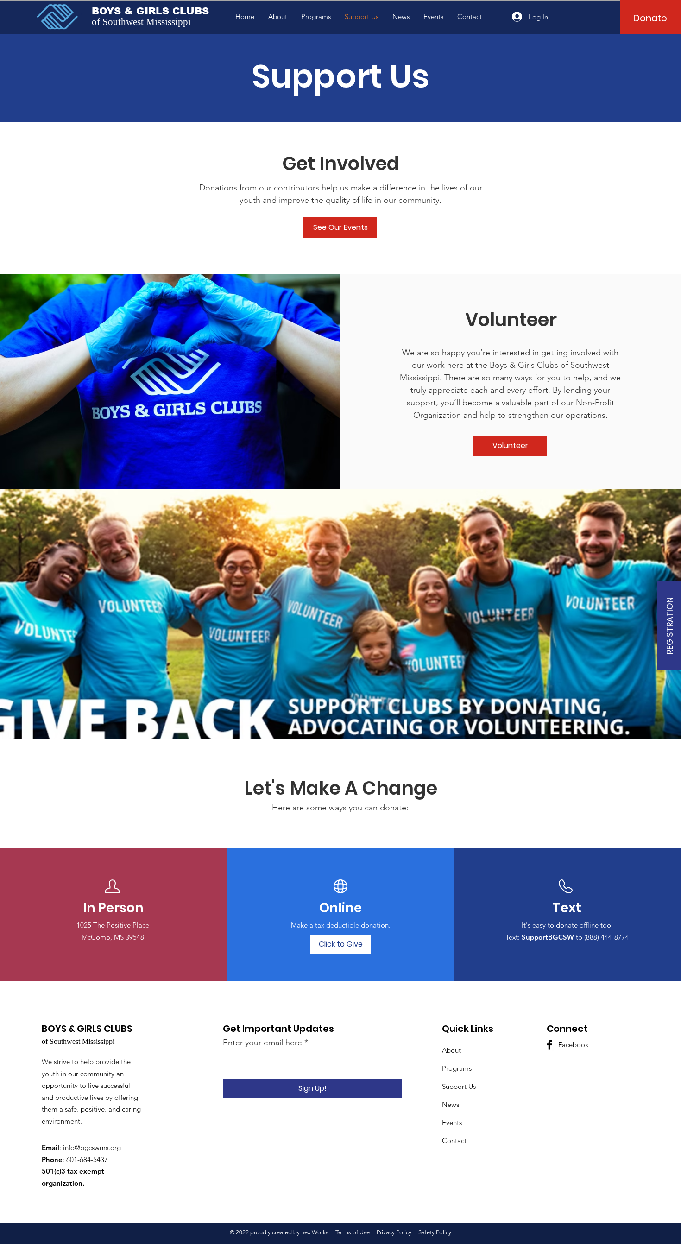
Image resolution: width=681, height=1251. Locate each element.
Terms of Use (352, 1232)
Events (452, 1122)
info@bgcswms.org (92, 1147)
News (450, 1104)
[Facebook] (549, 1044)
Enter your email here (262, 1042)
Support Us (459, 1086)
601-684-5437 (87, 1159)
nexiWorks (314, 1232)
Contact (454, 1140)
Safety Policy (434, 1232)
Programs (457, 1068)
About (451, 1050)
